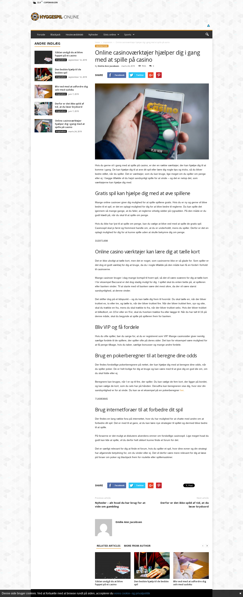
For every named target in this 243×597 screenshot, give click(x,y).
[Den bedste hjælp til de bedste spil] (152, 565)
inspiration (107, 42)
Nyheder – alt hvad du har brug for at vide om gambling (120, 504)
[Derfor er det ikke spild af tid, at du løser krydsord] (43, 108)
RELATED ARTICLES (108, 545)
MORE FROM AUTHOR (137, 545)
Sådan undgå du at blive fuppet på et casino (109, 583)
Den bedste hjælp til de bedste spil (151, 583)
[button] (207, 34)
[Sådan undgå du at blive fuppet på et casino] (113, 565)
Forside (41, 34)
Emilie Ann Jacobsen (108, 66)
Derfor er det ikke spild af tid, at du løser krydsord (184, 504)
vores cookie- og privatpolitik (132, 593)
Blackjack (55, 34)
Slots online (109, 34)
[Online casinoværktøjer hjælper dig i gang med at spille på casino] (43, 125)
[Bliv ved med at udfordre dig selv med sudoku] (191, 565)
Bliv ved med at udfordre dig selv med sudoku (189, 583)
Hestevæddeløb (74, 34)
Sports (127, 34)
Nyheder (93, 34)
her (182, 390)
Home (97, 42)
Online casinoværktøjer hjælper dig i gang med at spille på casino (70, 124)
